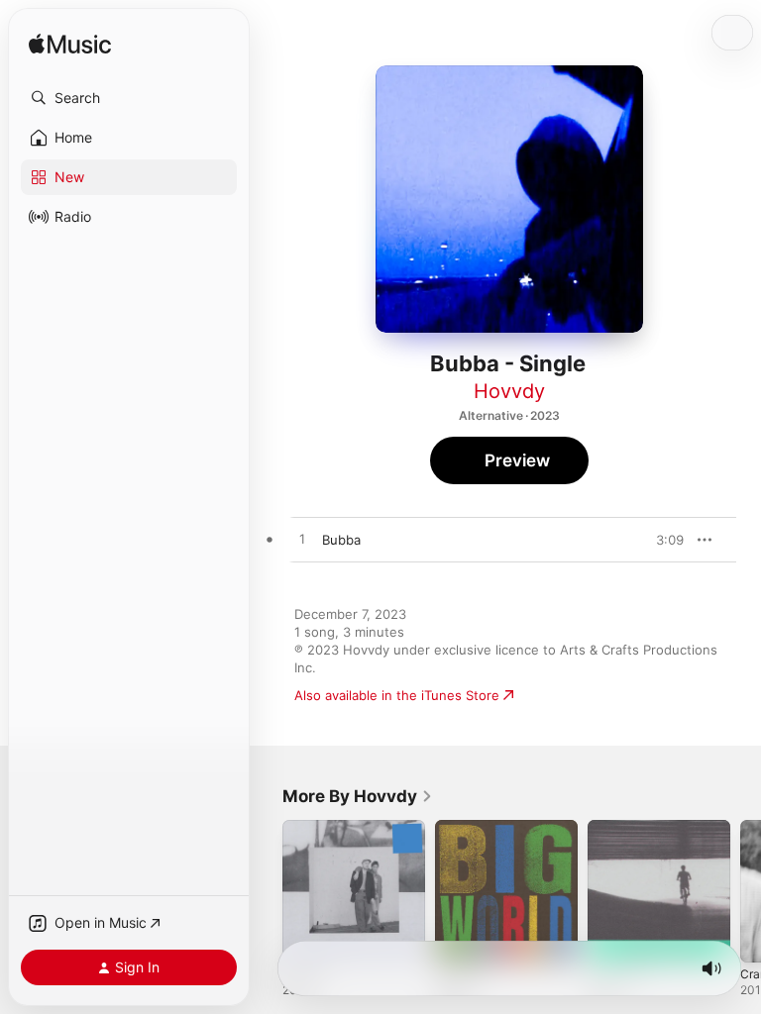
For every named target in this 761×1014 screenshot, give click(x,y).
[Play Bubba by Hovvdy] (302, 540)
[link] (357, 796)
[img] (70, 45)
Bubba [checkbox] (341, 540)
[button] (129, 98)
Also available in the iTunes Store (396, 695)
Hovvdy (509, 391)
